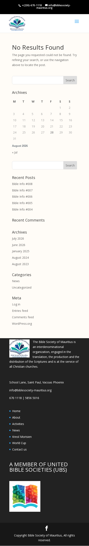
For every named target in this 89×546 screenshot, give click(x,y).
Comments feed (23, 317)
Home (16, 411)
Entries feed (20, 311)
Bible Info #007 (22, 190)
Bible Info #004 (22, 209)
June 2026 (18, 245)
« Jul (14, 152)
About (16, 417)
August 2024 (20, 258)
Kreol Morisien (22, 437)
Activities (18, 424)
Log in (16, 304)
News (16, 281)
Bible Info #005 (22, 203)
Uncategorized (21, 287)
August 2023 (20, 264)
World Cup (19, 443)
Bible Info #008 (22, 184)
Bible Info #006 (22, 196)
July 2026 (18, 238)
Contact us (19, 449)
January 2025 (20, 251)
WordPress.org (22, 324)
